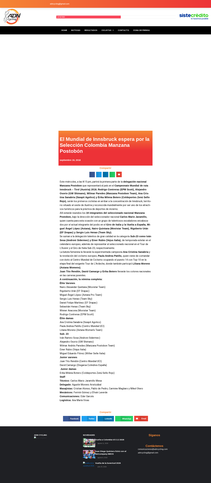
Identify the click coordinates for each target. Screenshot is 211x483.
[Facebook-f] (115, 4)
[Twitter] (123, 4)
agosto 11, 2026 (103, 443)
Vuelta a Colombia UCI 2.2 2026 (109, 440)
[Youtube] (140, 4)
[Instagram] (131, 4)
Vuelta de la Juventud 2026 (108, 463)
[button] (92, 174)
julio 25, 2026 (102, 467)
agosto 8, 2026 (102, 457)
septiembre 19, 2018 (70, 160)
